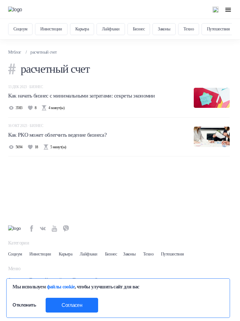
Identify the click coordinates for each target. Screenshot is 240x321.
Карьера (82, 29)
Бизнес (139, 29)
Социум (20, 29)
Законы (164, 29)
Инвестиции (51, 29)
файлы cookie (61, 286)
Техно (188, 29)
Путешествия (218, 29)
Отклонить (24, 305)
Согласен (72, 305)
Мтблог (14, 52)
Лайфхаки (111, 29)
